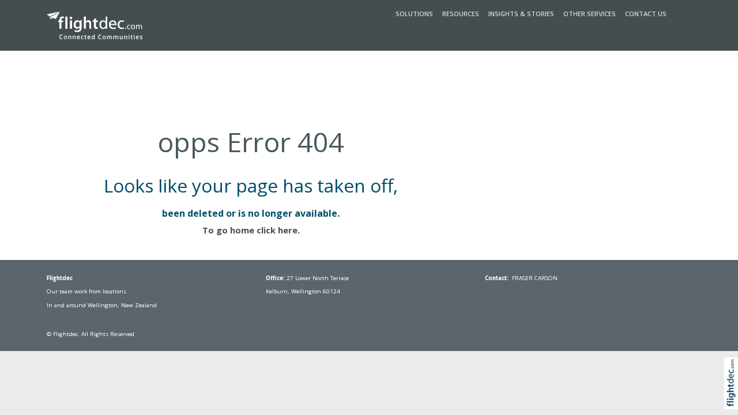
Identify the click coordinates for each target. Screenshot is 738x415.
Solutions (414, 13)
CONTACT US (646, 13)
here (288, 230)
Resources (460, 13)
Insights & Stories (521, 13)
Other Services (589, 13)
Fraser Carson (535, 278)
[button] (733, 396)
